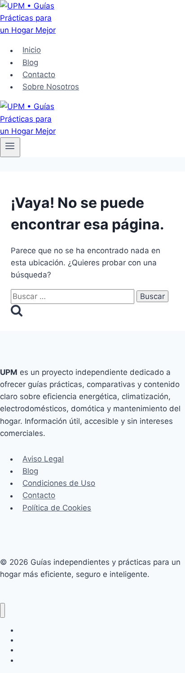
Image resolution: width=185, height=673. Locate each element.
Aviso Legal (43, 458)
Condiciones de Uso (58, 483)
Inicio (31, 50)
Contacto (38, 74)
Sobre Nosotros (50, 86)
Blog (30, 62)
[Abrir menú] (10, 147)
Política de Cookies (56, 507)
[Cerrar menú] (2, 610)
